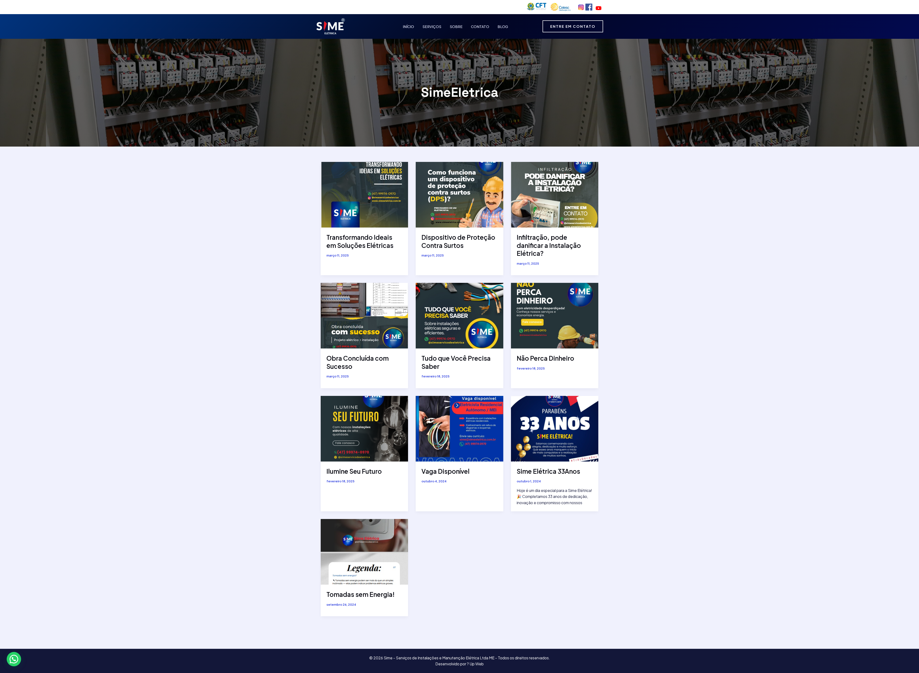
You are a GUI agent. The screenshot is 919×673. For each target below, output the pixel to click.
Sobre (456, 26)
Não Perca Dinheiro (545, 358)
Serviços (431, 26)
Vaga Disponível (445, 471)
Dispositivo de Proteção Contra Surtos (458, 241)
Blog (503, 26)
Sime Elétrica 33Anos (548, 471)
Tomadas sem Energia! (360, 594)
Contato (480, 26)
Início (408, 26)
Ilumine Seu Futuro (354, 471)
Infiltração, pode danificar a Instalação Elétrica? (549, 245)
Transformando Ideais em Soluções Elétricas (359, 241)
